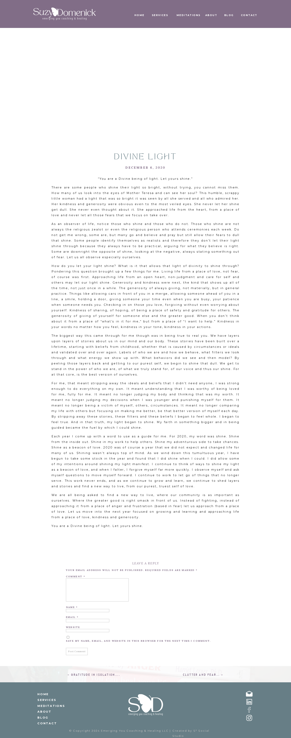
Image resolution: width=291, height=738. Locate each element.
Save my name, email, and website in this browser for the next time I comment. (138, 640)
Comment (75, 576)
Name (72, 607)
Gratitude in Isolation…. (95, 675)
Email (72, 617)
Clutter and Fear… (201, 675)
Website (73, 627)
